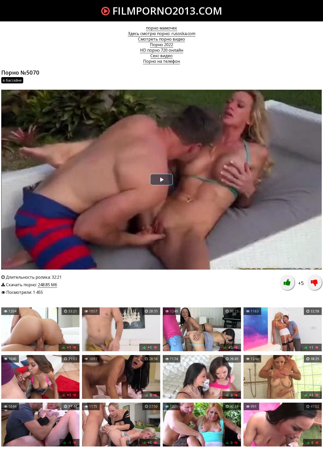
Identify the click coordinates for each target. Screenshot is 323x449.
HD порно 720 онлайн (161, 50)
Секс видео (161, 55)
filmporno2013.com (166, 11)
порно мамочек (161, 28)
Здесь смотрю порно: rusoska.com (161, 33)
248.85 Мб (47, 284)
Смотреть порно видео (161, 39)
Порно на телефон (161, 61)
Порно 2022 (161, 44)
